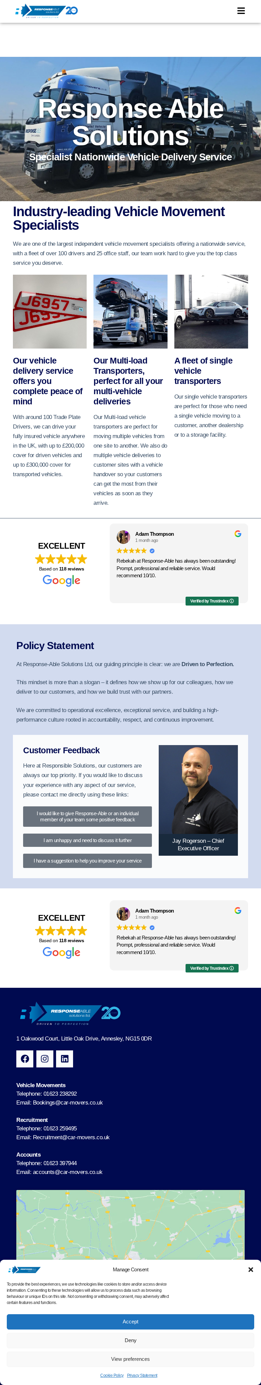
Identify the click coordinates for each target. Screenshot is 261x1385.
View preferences (130, 1359)
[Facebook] (24, 1058)
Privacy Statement (142, 1375)
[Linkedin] (64, 1058)
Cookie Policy (111, 1375)
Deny (131, 1340)
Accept (130, 1321)
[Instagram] (44, 1058)
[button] (250, 1269)
